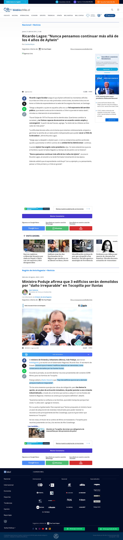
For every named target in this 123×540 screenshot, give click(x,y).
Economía (34, 15)
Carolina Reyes (29, 44)
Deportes (42, 15)
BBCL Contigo (79, 15)
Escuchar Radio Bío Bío (108, 2)
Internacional (24, 15)
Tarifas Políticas (9, 528)
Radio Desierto (47, 380)
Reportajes (8, 515)
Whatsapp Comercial (75, 529)
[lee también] (37, 433)
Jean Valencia (33, 290)
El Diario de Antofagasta (43, 297)
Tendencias (51, 15)
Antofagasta (34, 362)
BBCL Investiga (68, 15)
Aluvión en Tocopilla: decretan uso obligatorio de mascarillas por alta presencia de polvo (65, 430)
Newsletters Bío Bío (64, 2)
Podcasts (7, 15)
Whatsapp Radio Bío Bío (110, 529)
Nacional (15, 15)
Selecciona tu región (13, 2)
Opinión (59, 15)
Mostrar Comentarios (57, 216)
